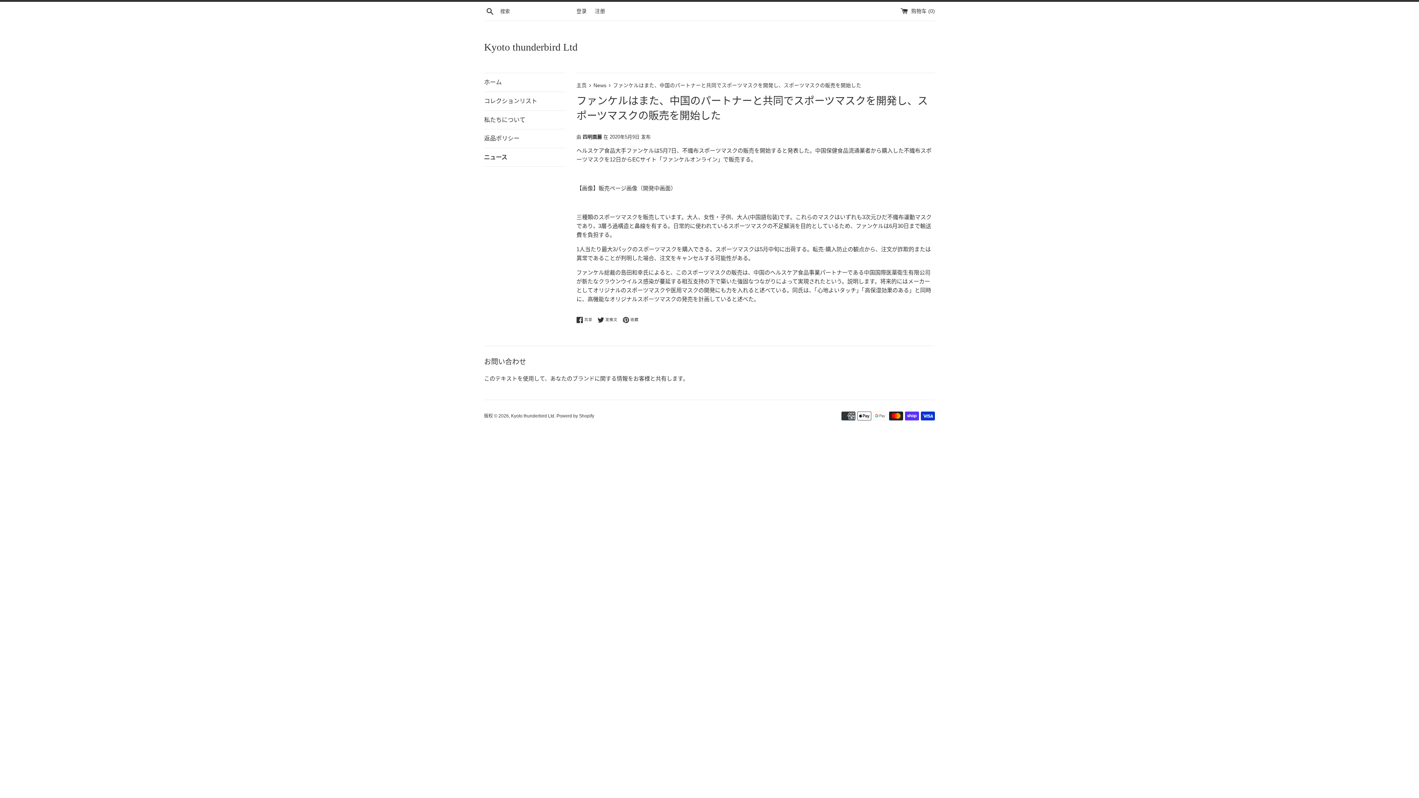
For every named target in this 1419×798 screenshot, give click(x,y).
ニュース (495, 157)
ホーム (493, 82)
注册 (600, 11)
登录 (581, 11)
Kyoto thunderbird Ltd (531, 47)
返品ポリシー (502, 138)
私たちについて (504, 120)
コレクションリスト (510, 101)
